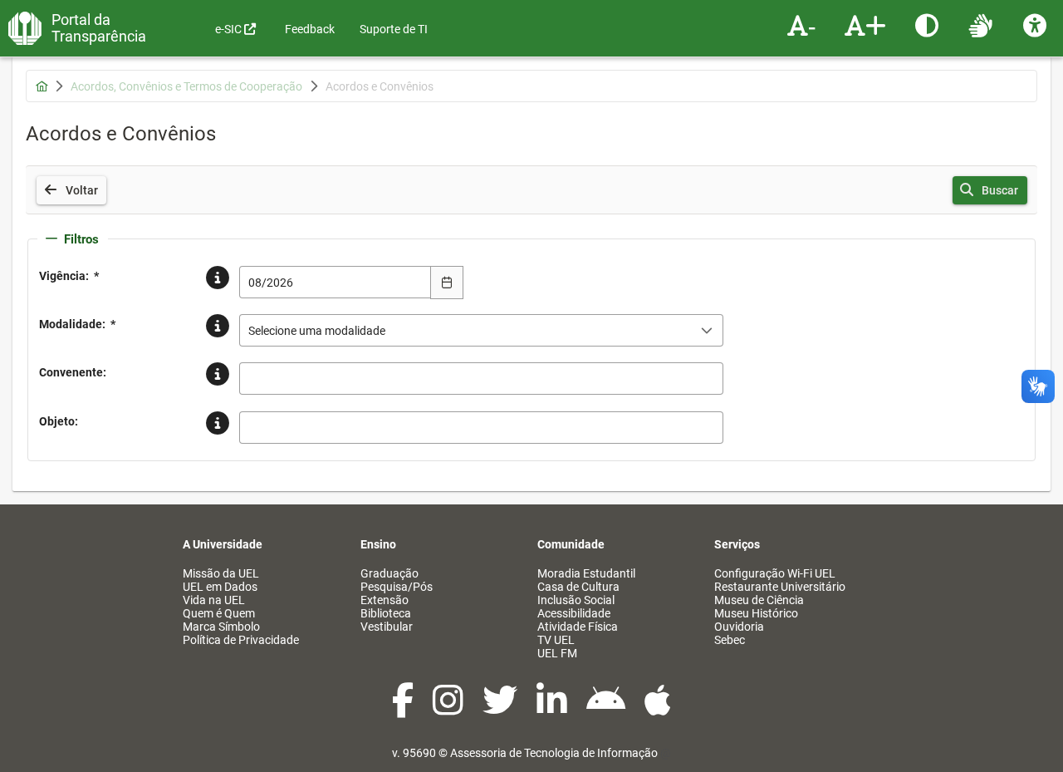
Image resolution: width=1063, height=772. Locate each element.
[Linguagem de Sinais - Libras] (983, 25)
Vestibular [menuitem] (386, 626)
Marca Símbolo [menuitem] (221, 626)
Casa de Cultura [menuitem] (578, 586)
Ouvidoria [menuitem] (739, 626)
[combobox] (335, 282)
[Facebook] (404, 708)
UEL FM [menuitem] (557, 653)
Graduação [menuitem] (389, 573)
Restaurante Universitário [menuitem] (779, 586)
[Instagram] (449, 708)
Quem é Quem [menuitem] (219, 613)
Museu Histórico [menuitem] (756, 613)
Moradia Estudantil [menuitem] (586, 573)
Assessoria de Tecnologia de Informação (554, 753)
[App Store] (657, 708)
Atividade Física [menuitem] (577, 626)
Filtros (81, 239)
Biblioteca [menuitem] (385, 613)
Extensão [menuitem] (384, 600)
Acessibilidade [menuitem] (573, 613)
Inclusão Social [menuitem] (576, 600)
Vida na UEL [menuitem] (214, 600)
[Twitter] (501, 708)
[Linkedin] (553, 708)
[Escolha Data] (446, 282)
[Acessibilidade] (1037, 25)
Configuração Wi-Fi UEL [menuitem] (774, 573)
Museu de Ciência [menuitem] (759, 600)
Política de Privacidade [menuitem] (241, 640)
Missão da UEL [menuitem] (221, 573)
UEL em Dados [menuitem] (220, 586)
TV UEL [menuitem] (556, 640)
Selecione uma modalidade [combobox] (316, 330)
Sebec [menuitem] (729, 640)
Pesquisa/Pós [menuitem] (396, 586)
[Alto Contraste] (929, 25)
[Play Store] (607, 708)
